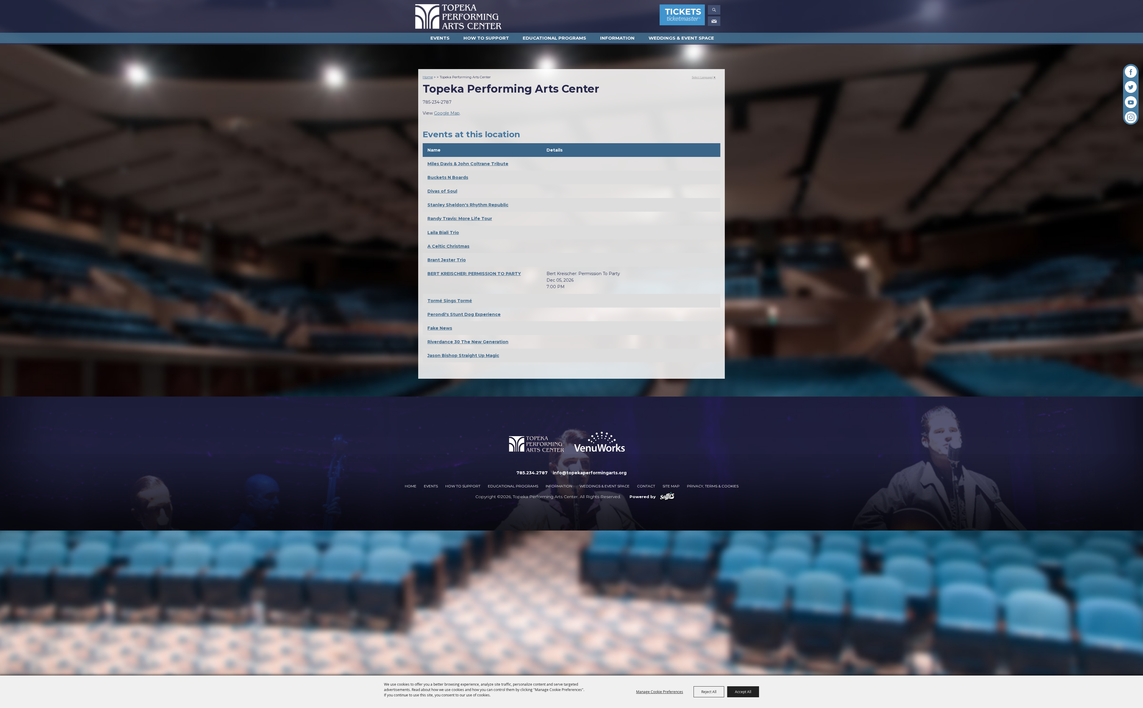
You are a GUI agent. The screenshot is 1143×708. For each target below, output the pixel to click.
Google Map (447, 113)
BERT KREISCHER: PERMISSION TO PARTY (474, 273)
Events (439, 38)
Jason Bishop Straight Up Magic (463, 355)
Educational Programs (554, 38)
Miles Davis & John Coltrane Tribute (467, 163)
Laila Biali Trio (443, 232)
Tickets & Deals (682, 15)
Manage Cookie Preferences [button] (659, 691)
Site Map (671, 486)
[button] (714, 10)
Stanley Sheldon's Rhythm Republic (467, 205)
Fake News (439, 328)
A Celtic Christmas (448, 246)
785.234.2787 (532, 472)
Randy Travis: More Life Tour (459, 218)
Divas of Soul (442, 191)
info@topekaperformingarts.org (590, 472)
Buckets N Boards (447, 177)
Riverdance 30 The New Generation (467, 341)
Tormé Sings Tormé (449, 300)
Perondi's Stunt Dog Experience (464, 314)
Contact (646, 486)
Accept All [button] (743, 691)
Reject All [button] (708, 691)
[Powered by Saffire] (667, 496)
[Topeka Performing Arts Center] (458, 16)
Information (617, 38)
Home (428, 77)
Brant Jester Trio (446, 260)
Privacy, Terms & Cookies (712, 486)
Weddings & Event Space (681, 38)
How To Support (486, 38)
